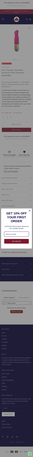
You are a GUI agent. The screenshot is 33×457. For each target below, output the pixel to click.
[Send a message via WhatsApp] (30, 454)
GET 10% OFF (16, 241)
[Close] (29, 210)
